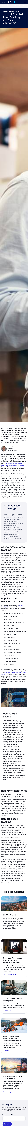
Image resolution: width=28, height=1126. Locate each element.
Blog (8, 5)
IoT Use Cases (7, 932)
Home (3, 5)
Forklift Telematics (8, 974)
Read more (6, 1010)
